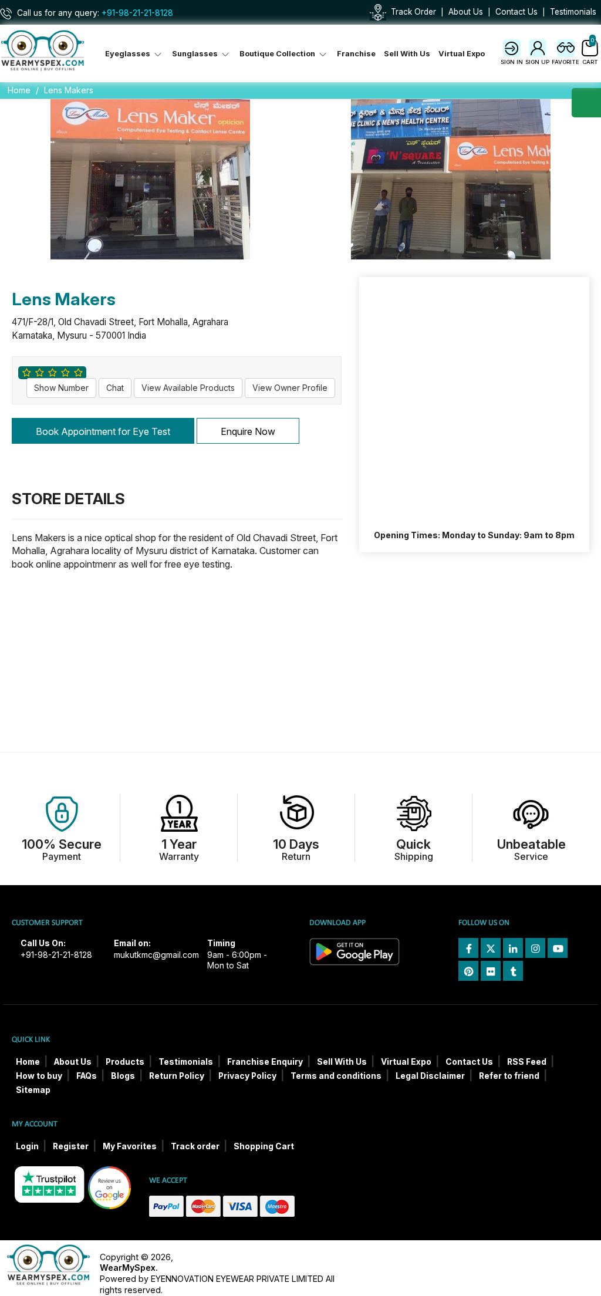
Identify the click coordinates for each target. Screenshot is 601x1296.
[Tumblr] (513, 971)
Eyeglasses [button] (128, 53)
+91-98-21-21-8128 (137, 13)
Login (27, 1146)
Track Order (413, 11)
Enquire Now (248, 431)
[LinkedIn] (513, 948)
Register (71, 1146)
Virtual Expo (461, 53)
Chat (115, 388)
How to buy (39, 1076)
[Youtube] (558, 948)
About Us (465, 11)
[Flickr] (491, 971)
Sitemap (33, 1090)
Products (125, 1061)
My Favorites (130, 1146)
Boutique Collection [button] (278, 53)
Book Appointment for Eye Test (103, 431)
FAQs (86, 1076)
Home (19, 90)
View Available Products (188, 388)
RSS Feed (526, 1061)
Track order (195, 1146)
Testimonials (573, 11)
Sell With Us (407, 53)
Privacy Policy (247, 1076)
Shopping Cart (264, 1146)
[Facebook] (468, 948)
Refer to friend (509, 1076)
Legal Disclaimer (430, 1076)
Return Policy (176, 1076)
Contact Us (516, 11)
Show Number (61, 388)
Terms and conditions (336, 1076)
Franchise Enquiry (265, 1061)
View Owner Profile (289, 388)
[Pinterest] (468, 971)
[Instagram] (535, 948)
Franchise (356, 53)
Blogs (123, 1076)
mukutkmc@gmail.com (156, 955)
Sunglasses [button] (196, 53)
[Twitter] (491, 948)
